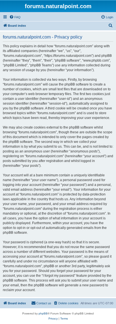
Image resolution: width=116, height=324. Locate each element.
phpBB (43, 313)
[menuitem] (15, 17)
